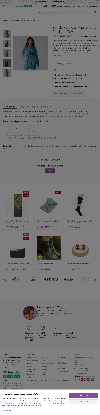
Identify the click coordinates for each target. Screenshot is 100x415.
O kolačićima (6, 410)
